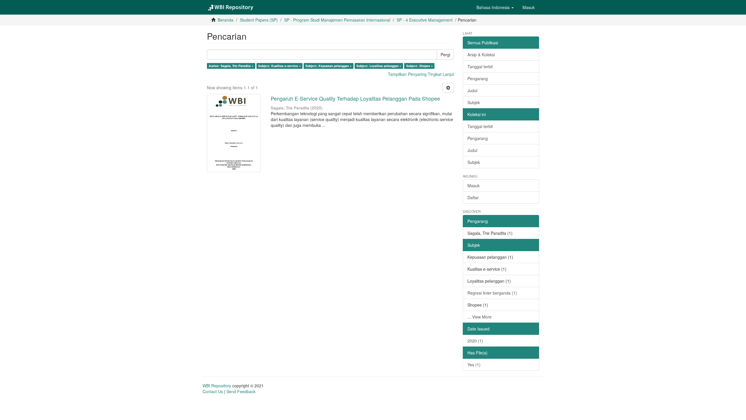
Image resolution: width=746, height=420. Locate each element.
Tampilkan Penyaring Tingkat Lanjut (421, 74)
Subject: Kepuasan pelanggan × (328, 66)
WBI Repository (217, 385)
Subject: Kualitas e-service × (279, 66)
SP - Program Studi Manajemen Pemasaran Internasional (337, 20)
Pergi (445, 54)
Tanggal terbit (480, 66)
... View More (479, 317)
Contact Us (213, 391)
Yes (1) (474, 365)
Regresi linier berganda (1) (492, 293)
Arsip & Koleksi (481, 54)
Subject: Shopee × (419, 66)
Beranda (225, 20)
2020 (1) (475, 341)
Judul (472, 90)
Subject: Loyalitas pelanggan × (378, 66)
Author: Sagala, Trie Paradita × (231, 66)
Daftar (473, 197)
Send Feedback (241, 391)
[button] (495, 7)
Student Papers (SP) (259, 20)
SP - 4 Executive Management (425, 20)
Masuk (473, 185)
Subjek (473, 102)
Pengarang (477, 78)
